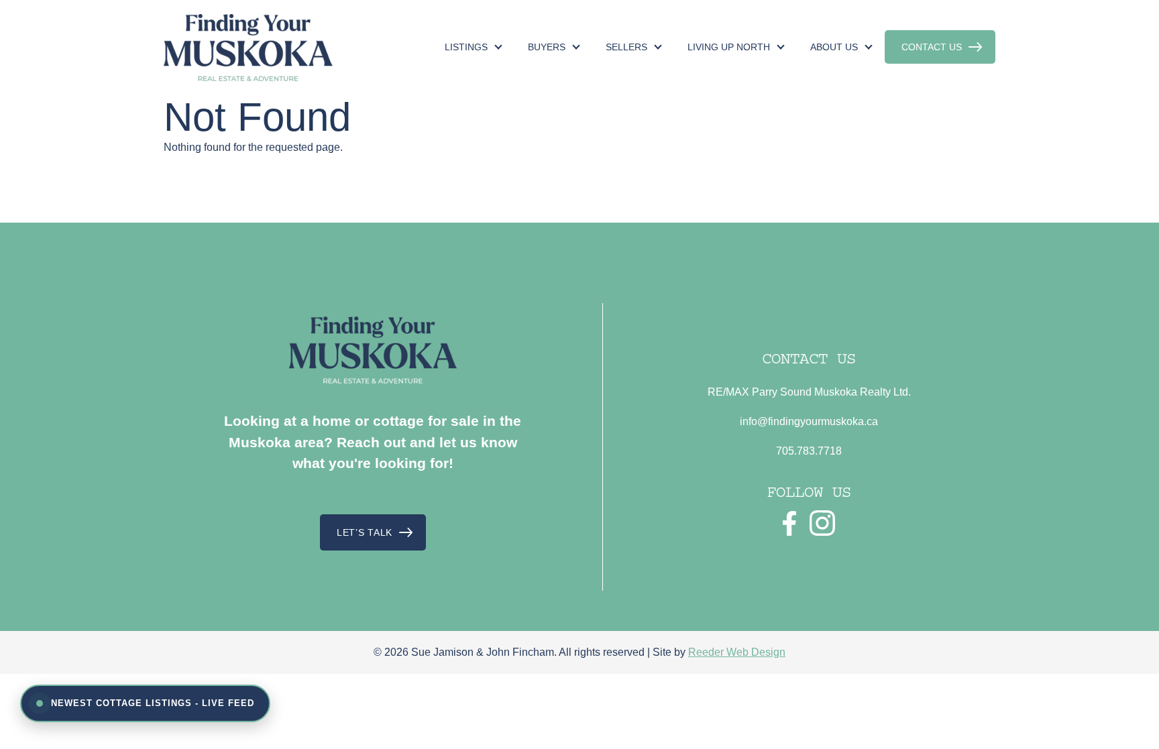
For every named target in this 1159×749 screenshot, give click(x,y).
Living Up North (728, 47)
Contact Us (931, 47)
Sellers (626, 47)
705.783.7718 (809, 451)
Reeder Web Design (736, 652)
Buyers (546, 47)
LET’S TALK (364, 532)
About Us (834, 47)
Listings (466, 47)
